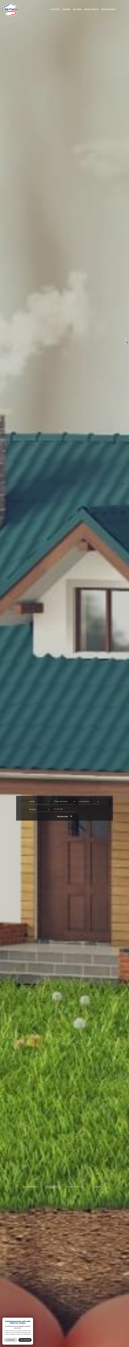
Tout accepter (25, 1340)
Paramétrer (10, 1340)
